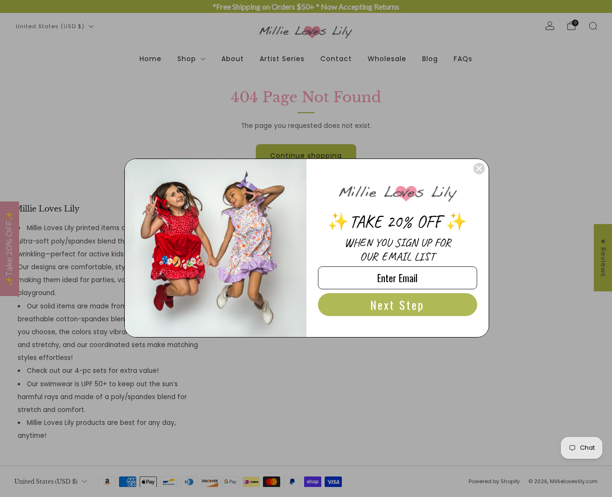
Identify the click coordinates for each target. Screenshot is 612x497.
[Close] (479, 168)
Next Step (397, 304)
